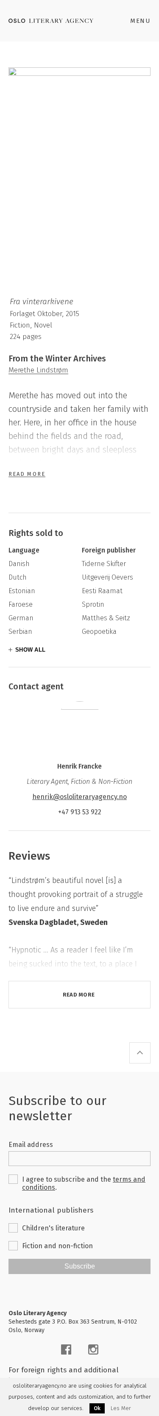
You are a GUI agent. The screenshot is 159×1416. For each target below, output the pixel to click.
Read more (79, 994)
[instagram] (93, 1349)
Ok (97, 1408)
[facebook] (66, 1349)
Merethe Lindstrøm (38, 370)
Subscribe (79, 1266)
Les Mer (121, 1408)
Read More (26, 474)
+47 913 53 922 (79, 812)
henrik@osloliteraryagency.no (79, 797)
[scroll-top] (140, 1052)
